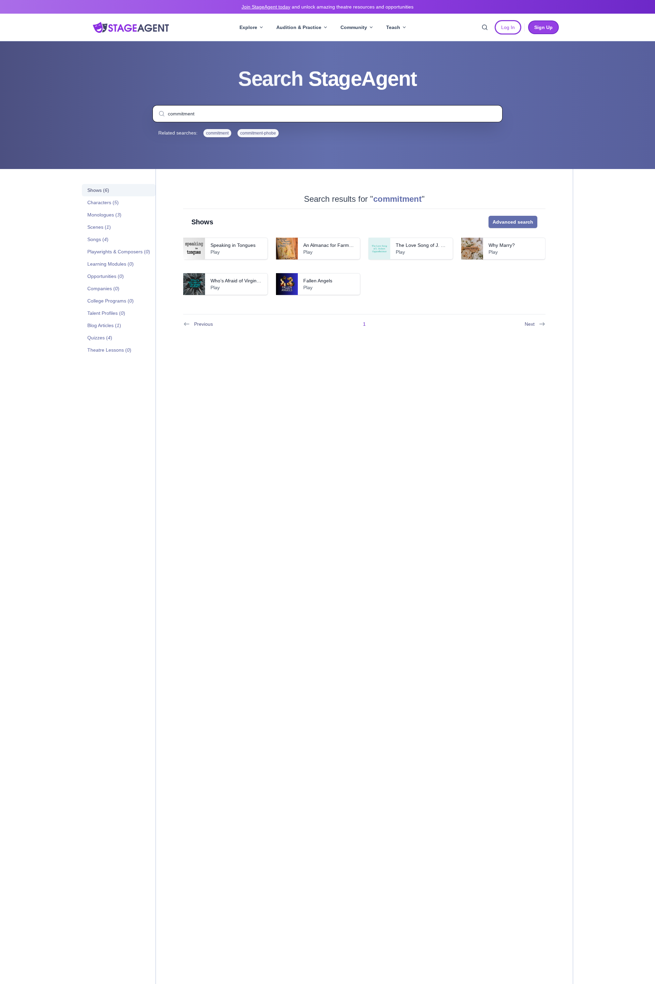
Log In (508, 27)
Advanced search (513, 222)
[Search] (485, 27)
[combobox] (327, 114)
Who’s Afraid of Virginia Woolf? (243, 280)
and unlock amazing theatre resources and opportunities (327, 7)
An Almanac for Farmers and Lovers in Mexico (353, 245)
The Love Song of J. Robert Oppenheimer (441, 245)
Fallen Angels (317, 280)
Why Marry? (502, 245)
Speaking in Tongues (233, 245)
